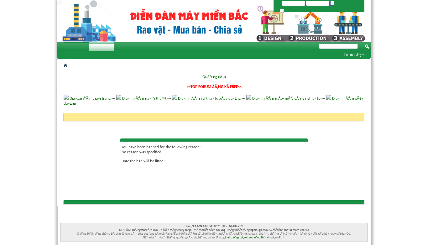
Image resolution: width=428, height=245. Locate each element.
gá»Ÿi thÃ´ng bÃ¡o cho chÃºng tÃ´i (244, 237)
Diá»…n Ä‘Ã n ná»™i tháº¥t (144, 98)
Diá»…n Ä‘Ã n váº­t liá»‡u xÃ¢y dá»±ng (209, 98)
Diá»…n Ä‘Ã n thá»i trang (90, 98)
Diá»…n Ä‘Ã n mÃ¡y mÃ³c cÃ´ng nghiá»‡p (286, 98)
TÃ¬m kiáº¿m (354, 55)
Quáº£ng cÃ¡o (214, 77)
